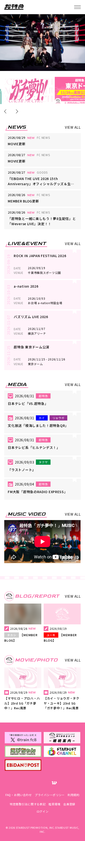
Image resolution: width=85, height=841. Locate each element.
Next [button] (16, 111)
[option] (28, 90)
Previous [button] (6, 111)
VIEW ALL (73, 127)
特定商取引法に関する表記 (28, 804)
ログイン (43, 811)
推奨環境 (54, 804)
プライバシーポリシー (50, 795)
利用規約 (74, 795)
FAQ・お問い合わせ (18, 795)
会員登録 (69, 804)
